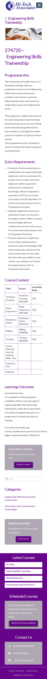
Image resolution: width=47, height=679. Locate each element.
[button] (39, 5)
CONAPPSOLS (28, 675)
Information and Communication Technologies (20, 508)
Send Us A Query (21, 653)
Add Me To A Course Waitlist (23, 623)
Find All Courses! (23, 464)
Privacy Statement (16, 671)
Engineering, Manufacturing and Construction (20, 498)
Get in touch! (23, 538)
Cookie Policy (32, 671)
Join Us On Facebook (24, 660)
